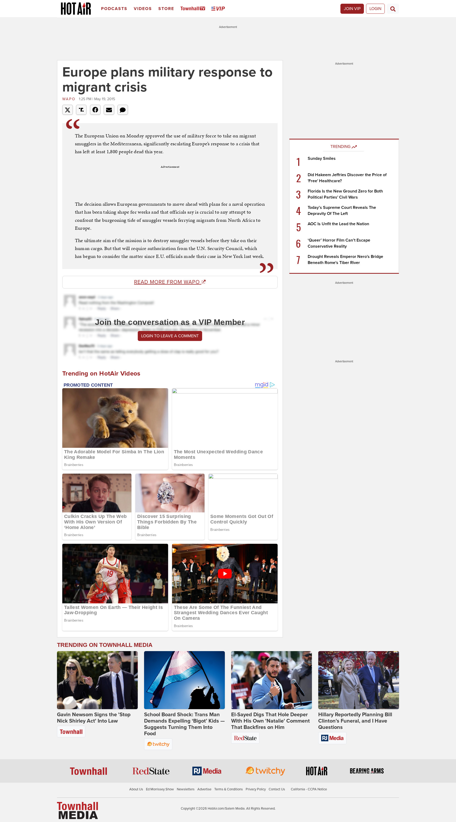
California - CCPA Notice (309, 789)
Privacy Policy (256, 789)
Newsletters (185, 789)
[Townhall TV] (193, 9)
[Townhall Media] (77, 810)
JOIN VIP (352, 8)
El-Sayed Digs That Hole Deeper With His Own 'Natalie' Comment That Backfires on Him (270, 721)
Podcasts (114, 8)
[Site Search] (393, 9)
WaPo (70, 99)
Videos (143, 8)
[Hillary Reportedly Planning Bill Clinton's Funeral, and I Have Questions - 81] (358, 680)
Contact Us (277, 789)
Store (166, 8)
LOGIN (375, 8)
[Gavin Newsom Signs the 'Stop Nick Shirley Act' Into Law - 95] (97, 680)
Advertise (204, 789)
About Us (136, 789)
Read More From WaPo (167, 282)
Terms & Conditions (228, 789)
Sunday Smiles (322, 158)
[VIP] (219, 9)
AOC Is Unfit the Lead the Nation (338, 224)
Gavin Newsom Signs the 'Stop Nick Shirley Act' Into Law (94, 718)
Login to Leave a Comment (170, 336)
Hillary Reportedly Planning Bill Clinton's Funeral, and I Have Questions (355, 721)
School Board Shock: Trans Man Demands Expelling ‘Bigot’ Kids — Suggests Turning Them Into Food (184, 724)
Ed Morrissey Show (160, 789)
